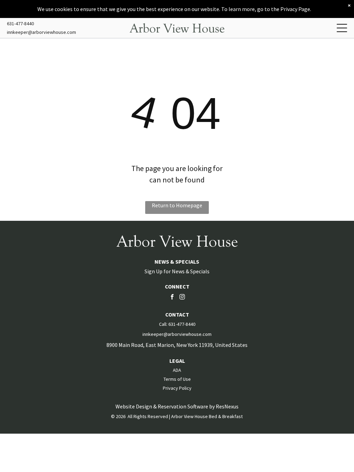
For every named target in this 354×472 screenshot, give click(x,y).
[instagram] (182, 298)
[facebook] (172, 298)
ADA (177, 370)
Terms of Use (177, 379)
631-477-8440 (20, 23)
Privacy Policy (177, 388)
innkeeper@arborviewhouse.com (41, 32)
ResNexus (227, 406)
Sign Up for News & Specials (177, 271)
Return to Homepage (177, 205)
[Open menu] (342, 28)
